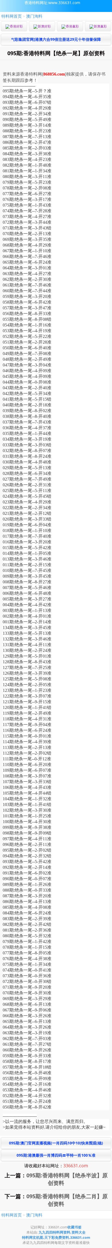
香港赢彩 (72, 26)
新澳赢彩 (100, 26)
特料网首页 (11, 16)
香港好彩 (16, 26)
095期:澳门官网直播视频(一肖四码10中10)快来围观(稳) (56, 1143)
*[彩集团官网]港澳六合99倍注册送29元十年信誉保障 (56, 39)
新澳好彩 (44, 26)
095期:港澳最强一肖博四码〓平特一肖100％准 (56, 1155)
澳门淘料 (34, 16)
